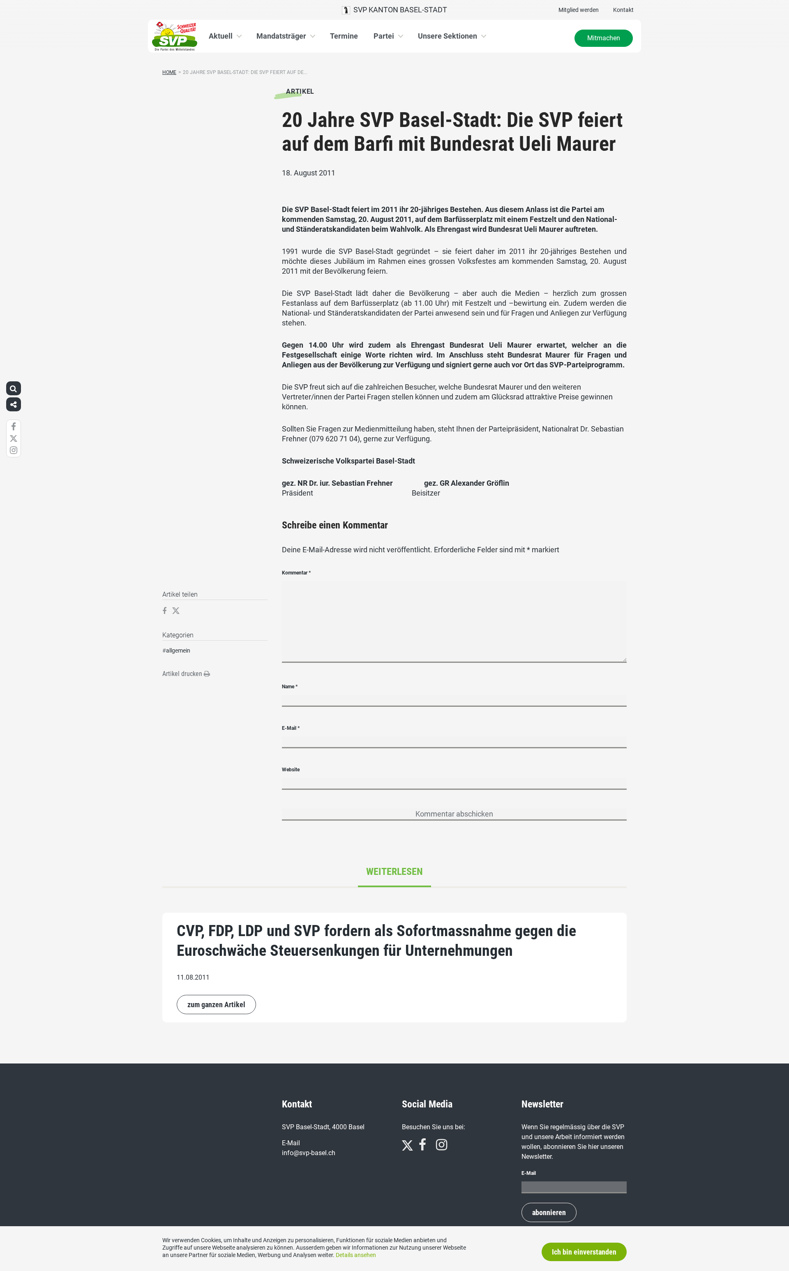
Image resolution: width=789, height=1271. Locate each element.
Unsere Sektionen (447, 36)
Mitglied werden (578, 10)
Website (291, 770)
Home (169, 72)
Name (290, 687)
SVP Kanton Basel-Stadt (398, 9)
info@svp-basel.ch (308, 1153)
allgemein (178, 650)
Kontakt (623, 10)
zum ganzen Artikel (216, 1004)
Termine (344, 36)
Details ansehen (356, 1255)
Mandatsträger (281, 36)
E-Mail (291, 728)
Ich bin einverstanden (584, 1252)
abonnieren (549, 1212)
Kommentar (296, 573)
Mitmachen (603, 38)
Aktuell (221, 36)
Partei (384, 36)
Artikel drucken (183, 674)
